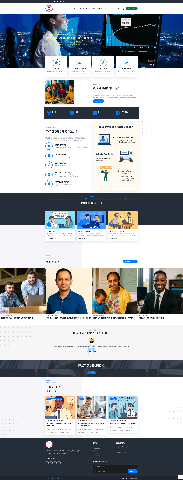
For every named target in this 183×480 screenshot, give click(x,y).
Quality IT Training (84, 231)
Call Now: (131, 2)
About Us (96, 446)
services (91, 373)
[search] (119, 8)
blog (87, 9)
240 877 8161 (119, 450)
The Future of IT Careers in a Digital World (123, 423)
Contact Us (97, 451)
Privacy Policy (97, 448)
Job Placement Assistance (117, 231)
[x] (57, 1)
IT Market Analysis (52, 231)
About (75, 9)
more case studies (130, 261)
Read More (51, 238)
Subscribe (132, 471)
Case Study (97, 455)
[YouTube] (63, 1)
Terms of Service (133, 478)
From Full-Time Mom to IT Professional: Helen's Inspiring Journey (113, 318)
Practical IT (51, 420)
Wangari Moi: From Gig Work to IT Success (151, 318)
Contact (100, 9)
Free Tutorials (131, 9)
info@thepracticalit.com (118, 2)
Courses (81, 9)
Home (68, 9)
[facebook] (54, 1)
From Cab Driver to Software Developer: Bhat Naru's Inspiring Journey (69, 318)
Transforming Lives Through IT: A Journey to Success (17, 318)
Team (93, 9)
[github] (60, 1)
